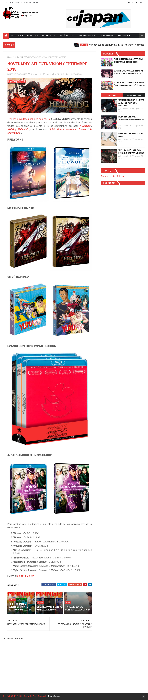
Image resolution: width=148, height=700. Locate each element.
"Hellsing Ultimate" (17, 129)
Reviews (31, 35)
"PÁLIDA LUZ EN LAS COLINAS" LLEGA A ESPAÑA (77, 608)
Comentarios (134, 95)
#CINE (68, 603)
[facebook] (132, 2)
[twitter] (136, 2)
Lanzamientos (86, 35)
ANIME (24, 74)
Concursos (106, 35)
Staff (35, 2)
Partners (123, 35)
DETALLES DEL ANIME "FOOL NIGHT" (131, 135)
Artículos (66, 35)
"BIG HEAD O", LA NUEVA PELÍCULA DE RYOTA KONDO (131, 152)
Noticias (16, 35)
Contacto (26, 2)
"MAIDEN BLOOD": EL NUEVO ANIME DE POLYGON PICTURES (101, 45)
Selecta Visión (25, 575)
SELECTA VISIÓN (75, 74)
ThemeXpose (54, 696)
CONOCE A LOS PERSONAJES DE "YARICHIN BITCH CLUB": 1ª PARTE (129, 84)
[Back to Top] (143, 696)
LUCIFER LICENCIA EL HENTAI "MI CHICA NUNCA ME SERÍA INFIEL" (128, 72)
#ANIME (69, 45)
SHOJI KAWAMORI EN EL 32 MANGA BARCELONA (49, 608)
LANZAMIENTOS (20, 57)
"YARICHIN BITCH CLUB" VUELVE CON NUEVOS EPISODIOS (128, 60)
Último (112, 95)
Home (9, 57)
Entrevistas (49, 35)
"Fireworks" (85, 125)
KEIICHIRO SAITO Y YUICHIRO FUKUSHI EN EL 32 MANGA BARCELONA (20, 607)
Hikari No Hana (12, 2)
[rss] (129, 2)
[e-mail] (140, 2)
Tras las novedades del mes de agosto (28, 119)
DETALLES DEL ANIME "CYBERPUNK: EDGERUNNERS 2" (131, 119)
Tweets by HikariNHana (112, 176)
